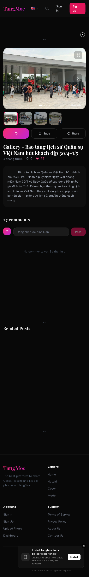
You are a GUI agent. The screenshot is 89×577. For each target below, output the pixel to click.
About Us (54, 528)
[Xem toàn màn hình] (78, 55)
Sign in (59, 8)
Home (52, 474)
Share (75, 133)
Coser (52, 488)
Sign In (7, 514)
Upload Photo (12, 528)
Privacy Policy (57, 521)
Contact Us (55, 535)
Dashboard (10, 535)
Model (52, 495)
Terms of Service (59, 514)
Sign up (75, 8)
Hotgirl (52, 481)
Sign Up (8, 521)
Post (78, 232)
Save (46, 133)
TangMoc (14, 468)
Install (74, 557)
